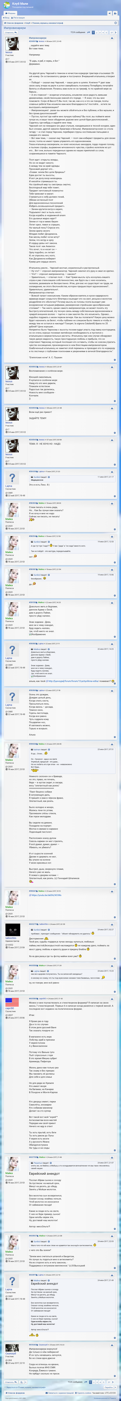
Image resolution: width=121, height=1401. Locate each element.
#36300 (32, 503)
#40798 (33, 1157)
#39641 (32, 891)
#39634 (32, 744)
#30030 (32, 471)
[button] (88, 32)
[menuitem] (83, 1393)
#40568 (33, 998)
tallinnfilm (10, 938)
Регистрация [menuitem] (115, 14)
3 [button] (99, 32)
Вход (7, 18)
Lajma (8, 486)
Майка (9, 519)
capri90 (9, 1008)
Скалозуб (10, 1353)
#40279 (33, 924)
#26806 (33, 408)
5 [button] (106, 32)
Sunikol (37, 477)
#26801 (32, 41)
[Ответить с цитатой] (112, 38)
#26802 (33, 367)
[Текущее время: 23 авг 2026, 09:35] (116, 23)
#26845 (33, 440)
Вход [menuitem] (110, 14)
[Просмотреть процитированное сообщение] (49, 477)
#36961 (32, 569)
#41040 (32, 1345)
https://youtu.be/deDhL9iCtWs (46, 895)
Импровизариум (15, 28)
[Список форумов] (7, 4)
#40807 (33, 1236)
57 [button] (112, 32)
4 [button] (103, 32)
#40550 (33, 965)
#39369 (32, 690)
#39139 (32, 602)
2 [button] (96, 32)
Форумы (11, 13)
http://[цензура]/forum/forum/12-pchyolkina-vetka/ (74, 681)
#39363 (32, 643)
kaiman (37, 749)
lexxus (8, 52)
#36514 (32, 536)
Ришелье (38, 1163)
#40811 (32, 1275)
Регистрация (19, 18)
